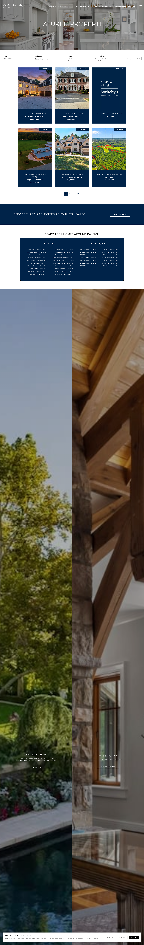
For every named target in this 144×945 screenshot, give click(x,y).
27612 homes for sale (88, 266)
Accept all (134, 937)
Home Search (85, 6)
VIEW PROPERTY (35, 92)
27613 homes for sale (110, 263)
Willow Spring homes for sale (63, 263)
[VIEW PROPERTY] (35, 90)
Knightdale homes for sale (36, 252)
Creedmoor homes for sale (63, 268)
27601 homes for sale (88, 260)
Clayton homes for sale (36, 271)
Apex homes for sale (36, 274)
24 (78, 194)
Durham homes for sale (63, 266)
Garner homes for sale (36, 255)
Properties (73, 6)
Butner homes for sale (63, 274)
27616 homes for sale (110, 249)
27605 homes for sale (88, 255)
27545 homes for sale (110, 266)
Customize (122, 937)
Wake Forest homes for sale (36, 260)
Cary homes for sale (37, 263)
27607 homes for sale (110, 252)
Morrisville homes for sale (36, 266)
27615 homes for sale (88, 263)
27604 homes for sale (88, 257)
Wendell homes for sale (36, 268)
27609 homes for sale (88, 249)
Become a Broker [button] (108, 766)
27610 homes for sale (110, 255)
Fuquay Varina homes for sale (63, 260)
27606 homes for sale (110, 257)
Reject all (110, 937)
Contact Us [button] (36, 767)
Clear (137, 58)
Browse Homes (120, 214)
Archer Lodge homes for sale (63, 252)
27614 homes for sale (110, 260)
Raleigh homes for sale (36, 249)
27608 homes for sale (88, 252)
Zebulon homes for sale (63, 255)
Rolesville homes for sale (36, 257)
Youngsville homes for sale (63, 249)
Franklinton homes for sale (63, 271)
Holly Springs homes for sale (63, 257)
